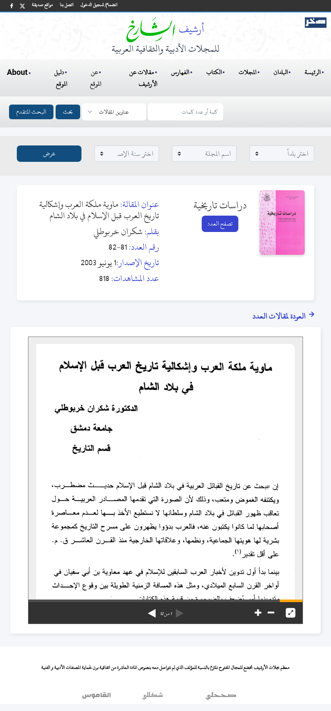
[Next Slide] (152, 610)
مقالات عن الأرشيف (143, 78)
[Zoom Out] (271, 613)
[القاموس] (97, 697)
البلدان (281, 72)
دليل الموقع (61, 78)
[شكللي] (152, 697)
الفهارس (180, 72)
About (17, 72)
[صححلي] (221, 697)
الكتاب (214, 72)
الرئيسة (313, 72)
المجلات (247, 72)
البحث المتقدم (31, 111)
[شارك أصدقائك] (11, 6)
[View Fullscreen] (290, 613)
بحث (68, 111)
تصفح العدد (220, 223)
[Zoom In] (258, 613)
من (166, 613)
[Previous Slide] (180, 610)
